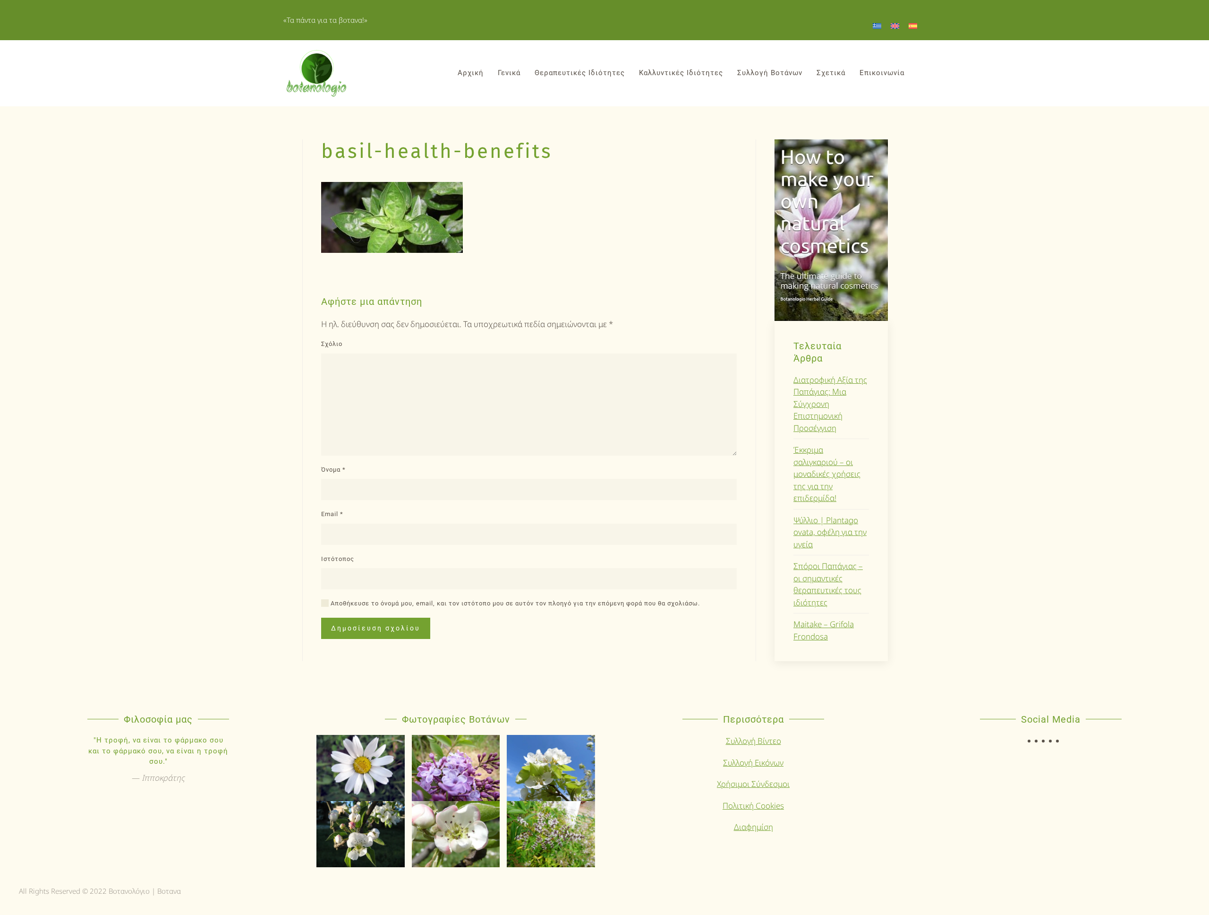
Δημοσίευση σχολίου (375, 628)
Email (332, 514)
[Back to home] (316, 73)
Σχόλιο (331, 343)
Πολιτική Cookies (753, 805)
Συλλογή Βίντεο (753, 740)
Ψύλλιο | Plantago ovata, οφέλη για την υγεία (830, 532)
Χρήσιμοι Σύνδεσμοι (753, 783)
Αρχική (471, 73)
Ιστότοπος (337, 558)
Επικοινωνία (882, 73)
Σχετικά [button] (831, 73)
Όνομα (333, 469)
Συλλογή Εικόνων (753, 762)
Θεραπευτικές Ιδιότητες (580, 73)
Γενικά (509, 73)
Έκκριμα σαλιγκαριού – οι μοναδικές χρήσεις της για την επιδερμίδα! (826, 473)
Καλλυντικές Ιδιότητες (681, 73)
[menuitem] (877, 25)
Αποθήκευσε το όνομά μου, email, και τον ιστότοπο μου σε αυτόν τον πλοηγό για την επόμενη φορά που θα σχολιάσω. (514, 603)
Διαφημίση (753, 826)
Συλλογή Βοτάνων (769, 73)
